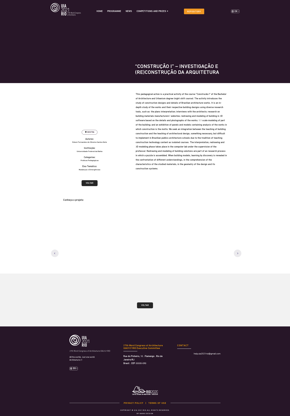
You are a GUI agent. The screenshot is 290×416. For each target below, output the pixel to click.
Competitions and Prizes (151, 11)
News (129, 11)
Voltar (89, 183)
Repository (194, 12)
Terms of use (157, 403)
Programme (114, 11)
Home (100, 11)
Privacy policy (133, 403)
